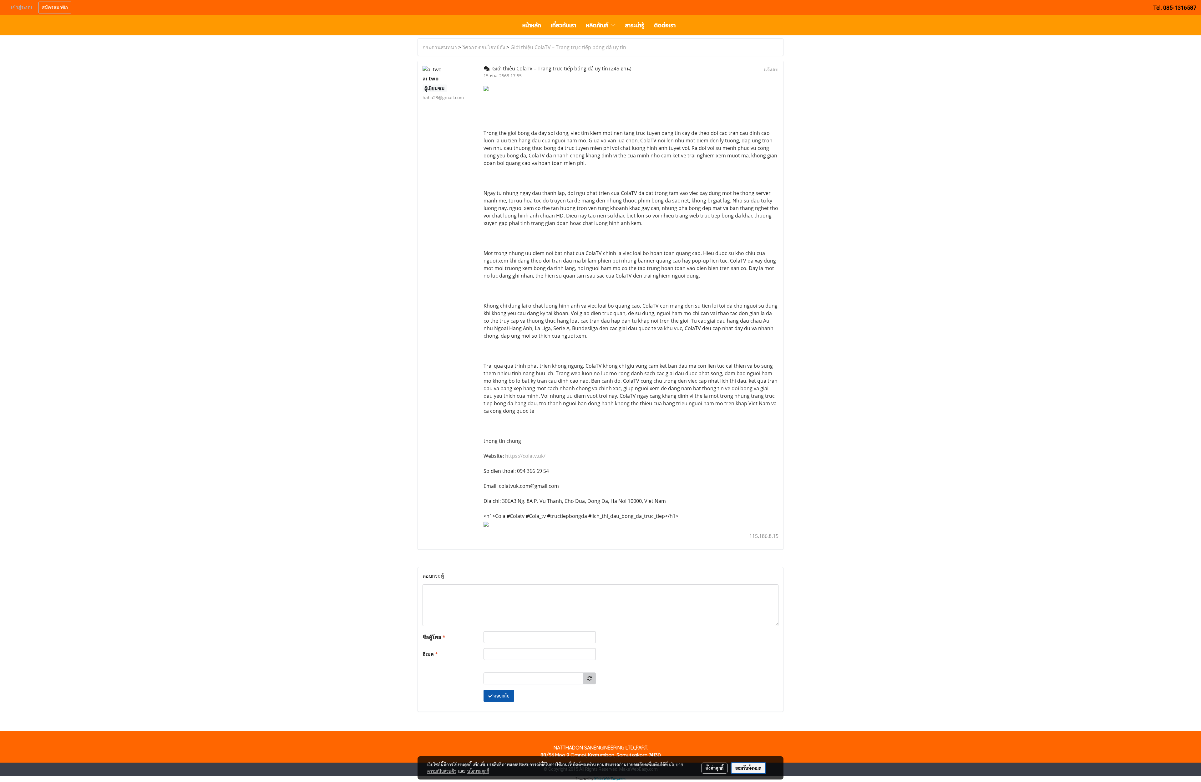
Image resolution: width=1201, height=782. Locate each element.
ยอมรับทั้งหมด (748, 768)
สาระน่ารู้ (634, 25)
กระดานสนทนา (440, 47)
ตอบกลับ (501, 695)
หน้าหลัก (531, 25)
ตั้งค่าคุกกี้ (714, 768)
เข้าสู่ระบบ (21, 7)
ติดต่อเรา (665, 25)
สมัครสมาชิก (55, 7)
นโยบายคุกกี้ (478, 771)
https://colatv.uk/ (525, 455)
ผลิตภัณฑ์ (598, 25)
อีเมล (430, 654)
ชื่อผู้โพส (434, 637)
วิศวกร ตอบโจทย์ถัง (483, 47)
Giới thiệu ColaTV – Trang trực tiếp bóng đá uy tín (568, 47)
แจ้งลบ (771, 69)
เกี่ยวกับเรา (563, 25)
